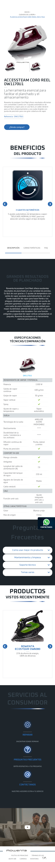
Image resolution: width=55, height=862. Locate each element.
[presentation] (5, 204)
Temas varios (27, 572)
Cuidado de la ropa (27, 15)
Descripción (13, 248)
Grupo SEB (12, 859)
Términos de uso (38, 855)
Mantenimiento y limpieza (27, 557)
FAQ (46, 248)
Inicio (26, 12)
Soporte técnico (27, 565)
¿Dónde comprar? (16, 127)
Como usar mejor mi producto (27, 550)
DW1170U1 (27, 375)
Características (32, 248)
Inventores (34, 859)
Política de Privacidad (19, 855)
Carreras (23, 859)
